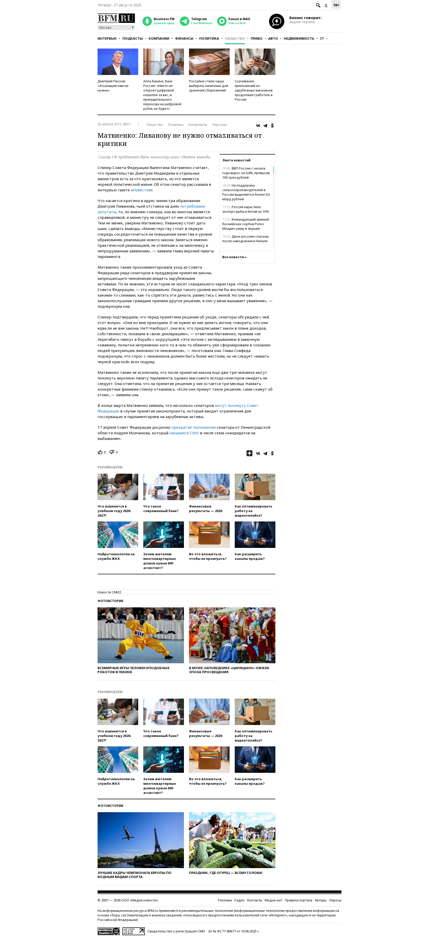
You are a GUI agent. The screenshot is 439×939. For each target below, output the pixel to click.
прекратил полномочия (193, 427)
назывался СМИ (184, 432)
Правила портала (298, 900)
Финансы (184, 38)
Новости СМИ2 (109, 592)
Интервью (107, 38)
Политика (209, 38)
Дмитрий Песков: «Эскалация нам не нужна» (113, 86)
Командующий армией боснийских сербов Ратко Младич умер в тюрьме (245, 224)
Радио (239, 900)
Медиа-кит (273, 900)
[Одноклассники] (272, 125)
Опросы (335, 900)
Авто (273, 38)
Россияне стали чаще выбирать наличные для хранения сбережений (208, 86)
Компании (159, 38)
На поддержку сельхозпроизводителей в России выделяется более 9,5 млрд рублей (246, 192)
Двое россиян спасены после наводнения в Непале (245, 238)
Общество (235, 38)
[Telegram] (265, 125)
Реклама (225, 900)
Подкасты (132, 38)
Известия (142, 189)
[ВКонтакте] (258, 125)
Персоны (219, 124)
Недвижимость (299, 38)
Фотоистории (110, 601)
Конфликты (198, 124)
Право (256, 38)
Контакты (254, 900)
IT (322, 38)
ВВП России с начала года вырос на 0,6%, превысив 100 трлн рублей (246, 173)
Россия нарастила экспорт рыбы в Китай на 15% (245, 209)
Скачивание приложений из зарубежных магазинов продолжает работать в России (254, 90)
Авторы (320, 900)
